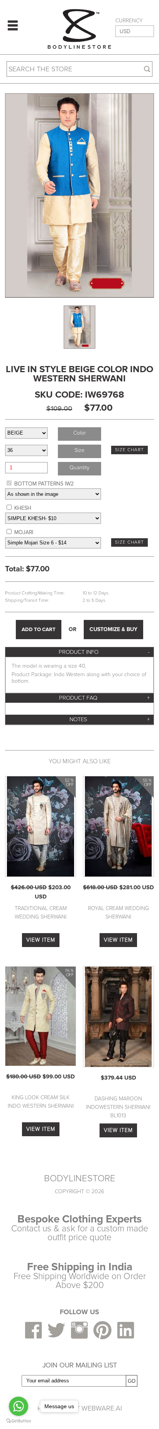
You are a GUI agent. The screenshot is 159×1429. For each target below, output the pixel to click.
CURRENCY (129, 21)
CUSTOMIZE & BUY (113, 629)
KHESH (22, 508)
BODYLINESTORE (79, 1178)
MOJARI (23, 532)
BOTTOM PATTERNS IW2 (44, 483)
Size (79, 450)
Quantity (79, 467)
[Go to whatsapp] (18, 1406)
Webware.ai (101, 1408)
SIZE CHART (129, 450)
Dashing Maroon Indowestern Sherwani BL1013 (118, 1107)
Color (79, 433)
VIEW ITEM (40, 940)
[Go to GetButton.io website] (18, 1421)
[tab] (79, 652)
